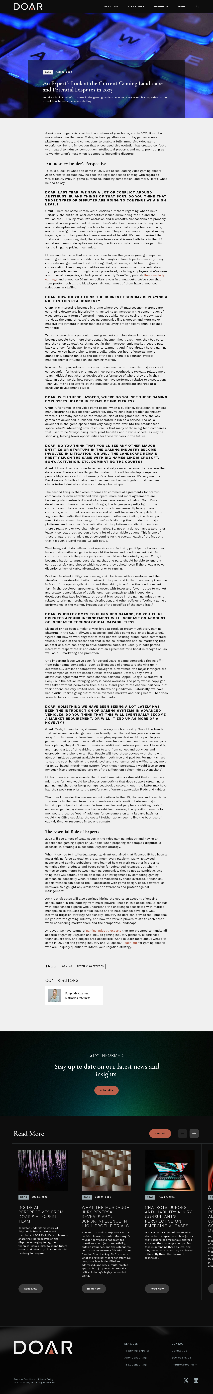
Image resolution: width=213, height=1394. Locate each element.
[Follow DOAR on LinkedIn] (196, 1380)
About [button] (182, 6)
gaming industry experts (103, 930)
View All (160, 1133)
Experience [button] (136, 6)
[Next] (194, 1133)
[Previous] (182, 1133)
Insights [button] (161, 6)
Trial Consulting (135, 1364)
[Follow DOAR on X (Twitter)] (186, 1380)
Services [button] (111, 6)
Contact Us (179, 1350)
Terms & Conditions (24, 1379)
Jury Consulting (135, 1357)
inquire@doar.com (185, 1364)
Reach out (130, 942)
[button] (198, 6)
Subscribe (106, 1090)
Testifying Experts (136, 1350)
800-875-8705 (181, 1357)
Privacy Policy (45, 1379)
